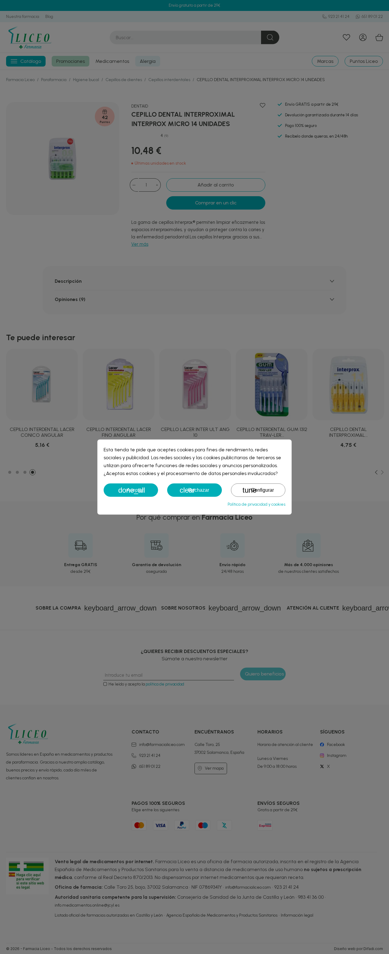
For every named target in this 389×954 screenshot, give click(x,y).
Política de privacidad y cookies (256, 504)
